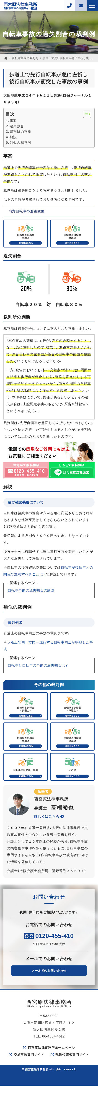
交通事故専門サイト (29, 1054)
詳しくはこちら (47, 816)
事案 (13, 121)
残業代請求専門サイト (72, 1054)
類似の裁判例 (20, 142)
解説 (13, 137)
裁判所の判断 (20, 131)
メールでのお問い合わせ (49, 970)
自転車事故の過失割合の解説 (31, 590)
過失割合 (17, 126)
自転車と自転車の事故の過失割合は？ (38, 665)
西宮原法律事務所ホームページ (51, 1047)
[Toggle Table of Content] (85, 114)
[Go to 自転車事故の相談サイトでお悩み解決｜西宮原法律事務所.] (6, 58)
